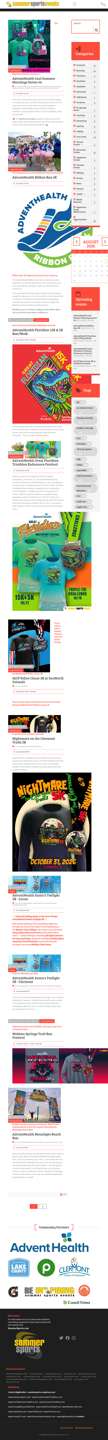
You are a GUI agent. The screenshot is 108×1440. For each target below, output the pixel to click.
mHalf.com (30, 1406)
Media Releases (77, 200)
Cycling (80, 126)
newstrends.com (13, 1376)
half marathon (84, 478)
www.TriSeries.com (52, 1411)
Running (80, 70)
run (19, 686)
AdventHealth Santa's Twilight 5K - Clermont (36, 979)
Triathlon (80, 75)
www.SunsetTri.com (17, 1416)
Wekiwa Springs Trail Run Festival (32, 1035)
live (19, 903)
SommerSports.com (18, 1328)
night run (23, 905)
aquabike (57, 86)
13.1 (81, 495)
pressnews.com (81, 1379)
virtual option (50, 1142)
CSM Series (81, 97)
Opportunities (80, 219)
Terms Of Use (66, 1427)
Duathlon (80, 81)
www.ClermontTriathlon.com (52, 1402)
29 (85, 256)
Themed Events (15, 71)
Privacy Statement (84, 1427)
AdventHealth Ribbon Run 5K (34, 177)
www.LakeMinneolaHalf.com (48, 1406)
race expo (54, 88)
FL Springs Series (79, 108)
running (24, 686)
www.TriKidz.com (35, 1411)
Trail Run (80, 115)
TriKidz (79, 131)
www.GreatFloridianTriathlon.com (47, 1397)
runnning (57, 986)
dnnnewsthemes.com (52, 1376)
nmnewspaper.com (31, 1376)
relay (51, 86)
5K (16, 86)
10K (19, 1142)
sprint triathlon (24, 86)
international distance (40, 86)
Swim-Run (81, 91)
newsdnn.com (69, 1373)
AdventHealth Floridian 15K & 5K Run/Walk (37, 331)
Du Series (80, 102)
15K (61, 1142)
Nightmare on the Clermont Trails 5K (33, 740)
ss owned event (23, 747)
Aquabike (80, 86)
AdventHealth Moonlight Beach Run (36, 1136)
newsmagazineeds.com (16, 1379)
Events (79, 178)
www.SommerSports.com (19, 1397)
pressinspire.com (88, 1376)
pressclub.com (36, 1373)
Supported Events (16, 169)
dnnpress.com (12, 1381)
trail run (83, 501)
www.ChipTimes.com (17, 1411)
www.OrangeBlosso (16, 1406)
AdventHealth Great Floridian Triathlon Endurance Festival (82, 352)
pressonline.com (71, 1376)
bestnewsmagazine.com (17, 1373)
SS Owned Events (41, 320)
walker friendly (35, 747)
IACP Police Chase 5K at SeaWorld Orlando (37, 680)
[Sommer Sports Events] (32, 4)
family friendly (44, 88)
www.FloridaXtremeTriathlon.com (23, 1402)
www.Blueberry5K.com (72, 1406)
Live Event (81, 136)
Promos (79, 188)
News (79, 183)
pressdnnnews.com (87, 1373)
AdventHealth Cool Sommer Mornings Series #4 (33, 80)
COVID (79, 194)
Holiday (12, 891)
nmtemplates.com (53, 1373)
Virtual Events (78, 143)
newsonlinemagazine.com (40, 1379)
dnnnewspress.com (63, 1379)
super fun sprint (18, 88)
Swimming (81, 120)
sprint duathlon (32, 88)
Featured (80, 65)
